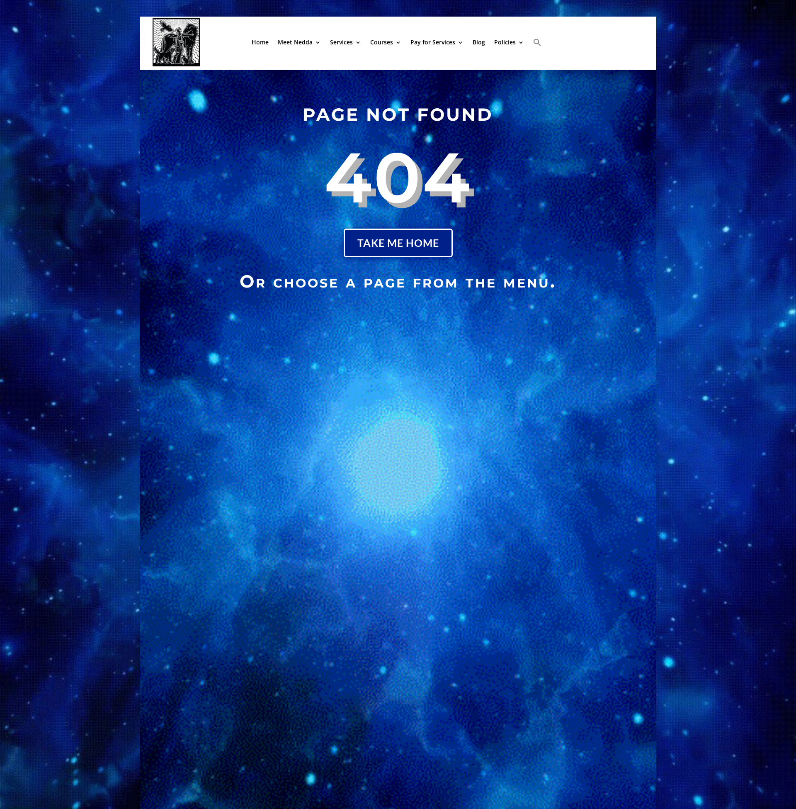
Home (260, 42)
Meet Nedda (295, 42)
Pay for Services (432, 42)
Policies (505, 42)
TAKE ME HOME (398, 242)
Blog (479, 42)
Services (341, 42)
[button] (537, 42)
